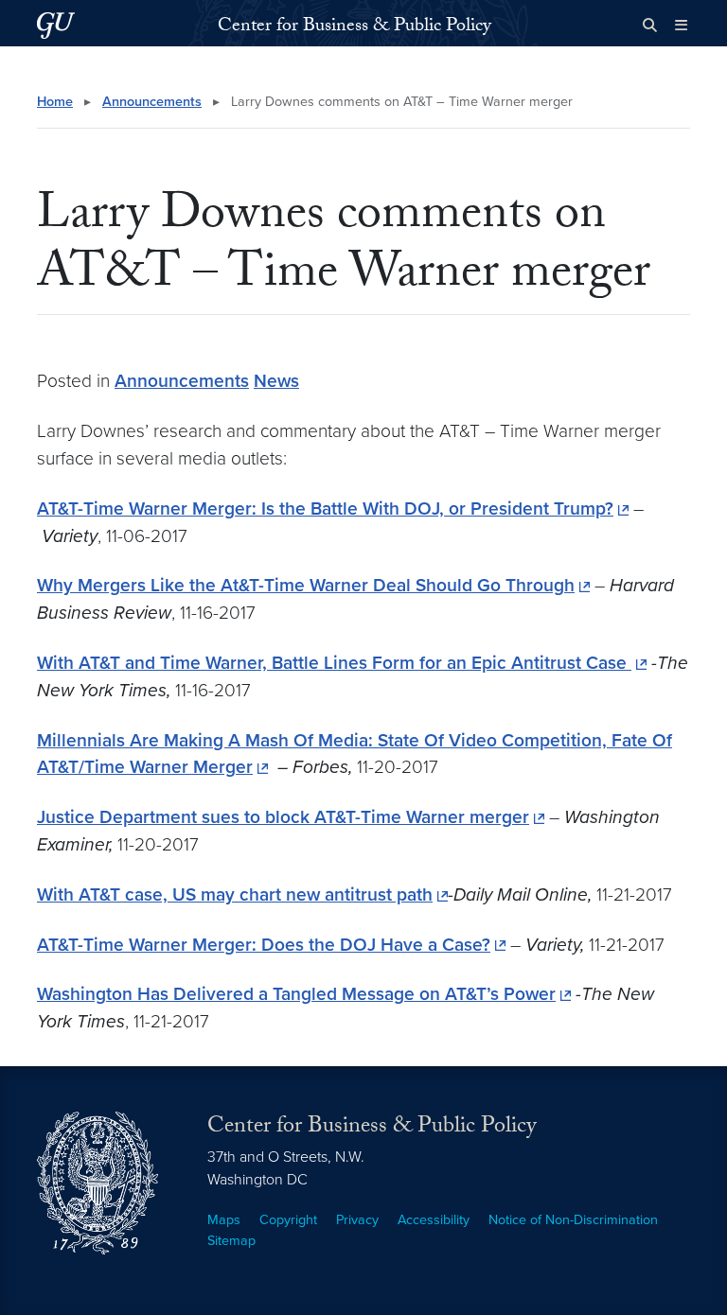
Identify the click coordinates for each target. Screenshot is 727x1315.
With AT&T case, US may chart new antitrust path (235, 894)
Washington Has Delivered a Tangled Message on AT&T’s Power (296, 994)
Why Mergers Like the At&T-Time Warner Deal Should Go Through (306, 585)
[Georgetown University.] (56, 25)
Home (55, 102)
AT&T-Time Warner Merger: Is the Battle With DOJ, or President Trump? (325, 508)
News (276, 381)
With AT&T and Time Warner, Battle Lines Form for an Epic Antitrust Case (334, 663)
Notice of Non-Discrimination (573, 1220)
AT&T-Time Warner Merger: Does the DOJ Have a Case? (263, 945)
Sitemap (231, 1241)
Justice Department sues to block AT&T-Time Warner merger (283, 817)
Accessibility (434, 1220)
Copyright (288, 1220)
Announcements (152, 102)
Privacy (357, 1220)
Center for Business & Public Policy (354, 27)
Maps (223, 1220)
